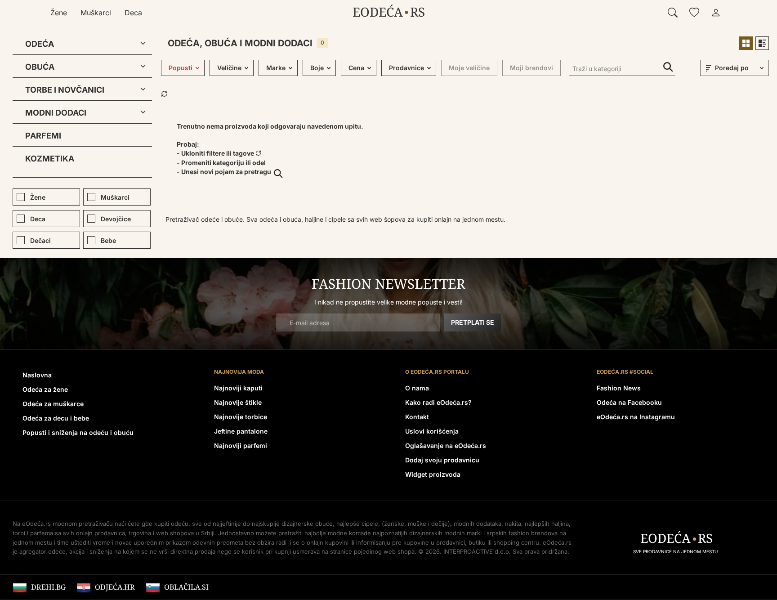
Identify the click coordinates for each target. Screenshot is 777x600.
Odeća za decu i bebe (55, 418)
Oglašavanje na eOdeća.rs (445, 445)
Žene (58, 12)
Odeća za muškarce (53, 403)
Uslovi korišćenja (432, 431)
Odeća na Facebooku (629, 402)
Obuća (39, 67)
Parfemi (43, 135)
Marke (276, 68)
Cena (356, 68)
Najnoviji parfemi (240, 445)
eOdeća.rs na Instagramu (636, 417)
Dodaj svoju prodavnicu (442, 460)
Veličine (229, 68)
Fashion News (619, 388)
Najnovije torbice (240, 417)
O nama (417, 388)
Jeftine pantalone (241, 431)
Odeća (39, 44)
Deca (133, 12)
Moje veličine (469, 68)
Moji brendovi (531, 68)
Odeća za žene (45, 389)
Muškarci (95, 12)
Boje (317, 68)
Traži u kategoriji (668, 67)
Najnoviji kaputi (238, 388)
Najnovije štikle (238, 402)
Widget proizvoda (432, 474)
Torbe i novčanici (64, 89)
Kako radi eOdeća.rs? (438, 402)
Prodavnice (406, 68)
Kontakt (417, 417)
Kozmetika (49, 158)
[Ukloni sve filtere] (164, 92)
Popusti (180, 68)
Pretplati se (472, 322)
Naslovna (37, 375)
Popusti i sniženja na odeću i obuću (78, 432)
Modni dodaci (55, 112)
